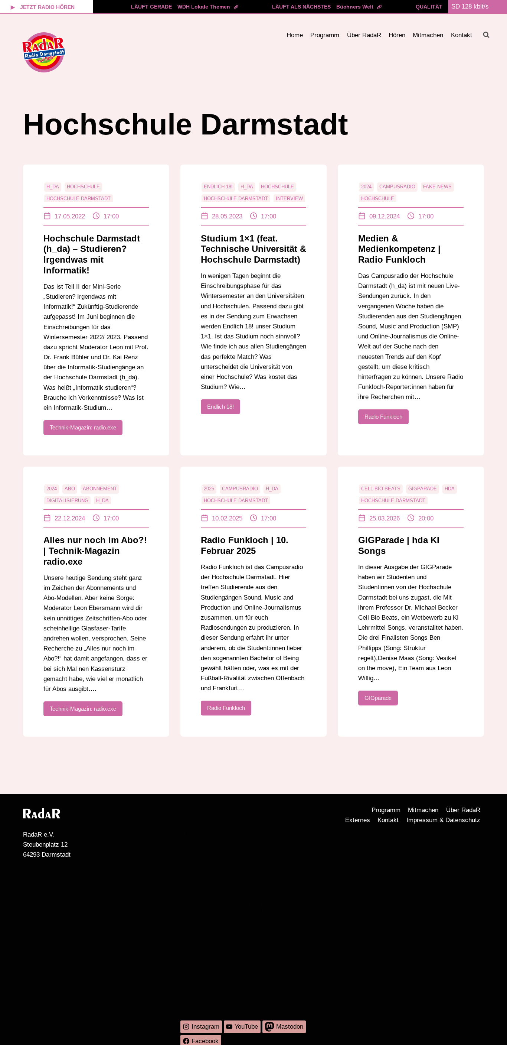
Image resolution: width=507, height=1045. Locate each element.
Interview (289, 198)
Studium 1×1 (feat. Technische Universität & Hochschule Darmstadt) (253, 249)
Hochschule (83, 186)
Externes (357, 820)
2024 (366, 186)
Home (295, 35)
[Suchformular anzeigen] (486, 35)
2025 (209, 488)
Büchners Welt (354, 7)
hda (450, 488)
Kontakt (461, 35)
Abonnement (100, 488)
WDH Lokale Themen (203, 7)
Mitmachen (428, 35)
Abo (70, 488)
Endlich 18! (218, 186)
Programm (324, 35)
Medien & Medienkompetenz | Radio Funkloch (399, 249)
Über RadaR (364, 35)
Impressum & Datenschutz (443, 820)
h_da (52, 186)
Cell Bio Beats (380, 488)
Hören (397, 35)
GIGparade (422, 488)
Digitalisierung (67, 500)
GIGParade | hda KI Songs (398, 545)
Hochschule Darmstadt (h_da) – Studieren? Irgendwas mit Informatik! (91, 254)
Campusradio (397, 186)
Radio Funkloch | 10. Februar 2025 (244, 545)
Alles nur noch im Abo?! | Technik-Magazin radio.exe (95, 551)
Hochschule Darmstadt (78, 198)
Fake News (437, 186)
